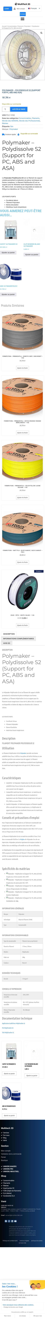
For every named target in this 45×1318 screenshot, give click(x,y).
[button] (41, 33)
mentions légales (24, 1240)
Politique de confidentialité (10, 1240)
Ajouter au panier (18, 109)
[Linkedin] (12, 1221)
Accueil (4, 26)
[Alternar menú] (22, 19)
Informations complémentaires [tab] (18, 639)
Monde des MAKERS (10, 121)
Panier (3, 1157)
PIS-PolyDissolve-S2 (7, 1028)
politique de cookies (36, 1240)
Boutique (4, 1160)
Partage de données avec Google (13, 1307)
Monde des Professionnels (29, 121)
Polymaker (14, 129)
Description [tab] (9, 634)
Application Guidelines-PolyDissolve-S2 (13, 1023)
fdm (11, 126)
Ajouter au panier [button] (8, 253)
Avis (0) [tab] (6, 643)
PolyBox (22, 839)
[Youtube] (15, 1221)
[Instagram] (9, 1221)
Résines (5, 123)
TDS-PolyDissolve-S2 (8, 1032)
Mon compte (5, 1151)
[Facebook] (6, 1221)
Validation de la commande (11, 1154)
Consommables (12, 26)
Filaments (20, 26)
